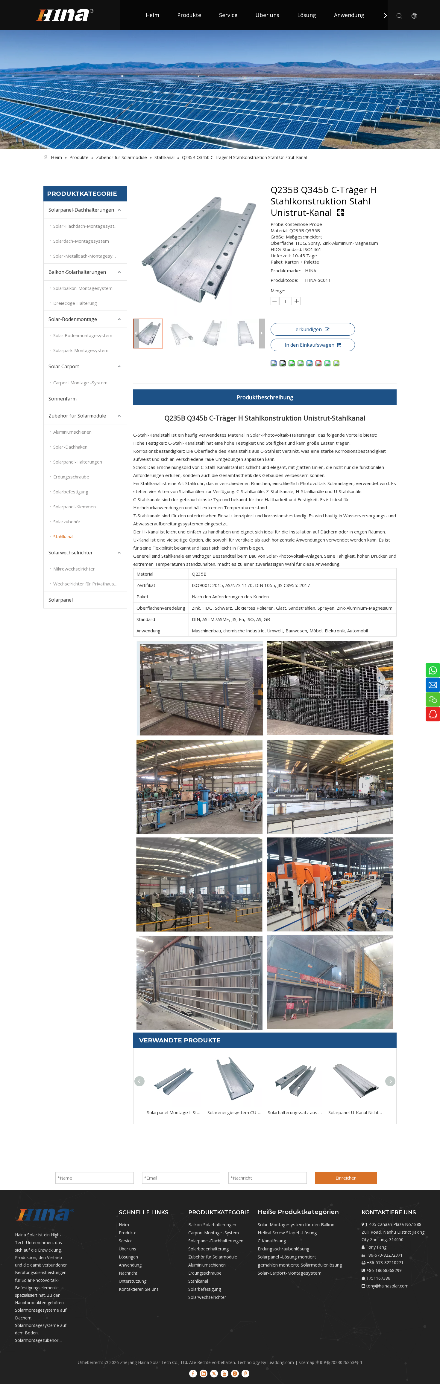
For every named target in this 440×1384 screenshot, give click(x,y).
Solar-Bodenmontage (72, 319)
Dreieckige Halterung (75, 303)
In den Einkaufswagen (309, 345)
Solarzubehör (67, 521)
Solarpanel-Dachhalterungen (81, 210)
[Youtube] (224, 1373)
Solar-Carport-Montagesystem (289, 1273)
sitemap (306, 1362)
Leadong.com (280, 1362)
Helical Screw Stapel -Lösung (287, 1232)
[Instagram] (235, 1373)
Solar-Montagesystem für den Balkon (296, 1224)
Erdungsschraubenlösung (283, 1249)
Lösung (306, 15)
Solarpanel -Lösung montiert (287, 1257)
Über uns (267, 15)
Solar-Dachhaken (70, 447)
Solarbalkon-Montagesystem (83, 288)
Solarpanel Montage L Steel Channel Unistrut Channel (174, 1112)
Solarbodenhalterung (208, 1249)
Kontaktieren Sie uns (139, 1289)
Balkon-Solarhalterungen (77, 272)
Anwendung (349, 15)
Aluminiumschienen (72, 432)
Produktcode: (284, 280)
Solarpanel (60, 600)
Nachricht (128, 1273)
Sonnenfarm (62, 398)
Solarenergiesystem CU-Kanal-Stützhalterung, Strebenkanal (234, 1112)
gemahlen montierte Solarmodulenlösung (300, 1265)
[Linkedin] (203, 1373)
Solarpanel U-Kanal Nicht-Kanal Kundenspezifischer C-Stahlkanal (355, 1112)
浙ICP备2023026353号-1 (338, 1362)
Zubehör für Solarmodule (77, 415)
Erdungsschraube (71, 477)
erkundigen (309, 329)
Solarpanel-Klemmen (74, 507)
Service (228, 15)
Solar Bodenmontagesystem (82, 335)
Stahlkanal (63, 536)
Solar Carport (63, 366)
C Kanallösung (272, 1241)
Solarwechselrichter (70, 552)
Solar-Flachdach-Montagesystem (87, 226)
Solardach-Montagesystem (81, 241)
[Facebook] (193, 1373)
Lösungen (128, 1257)
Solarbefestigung (70, 492)
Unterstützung (132, 1281)
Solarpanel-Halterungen (77, 462)
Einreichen (346, 1178)
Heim (152, 15)
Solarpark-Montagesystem (80, 350)
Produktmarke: (286, 270)
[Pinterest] (245, 1373)
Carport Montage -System (80, 383)
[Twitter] (214, 1373)
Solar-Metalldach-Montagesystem (88, 256)
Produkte (189, 15)
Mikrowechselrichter (74, 569)
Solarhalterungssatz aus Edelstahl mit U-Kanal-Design (295, 1112)
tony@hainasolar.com (387, 1286)
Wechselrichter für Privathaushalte (88, 584)
